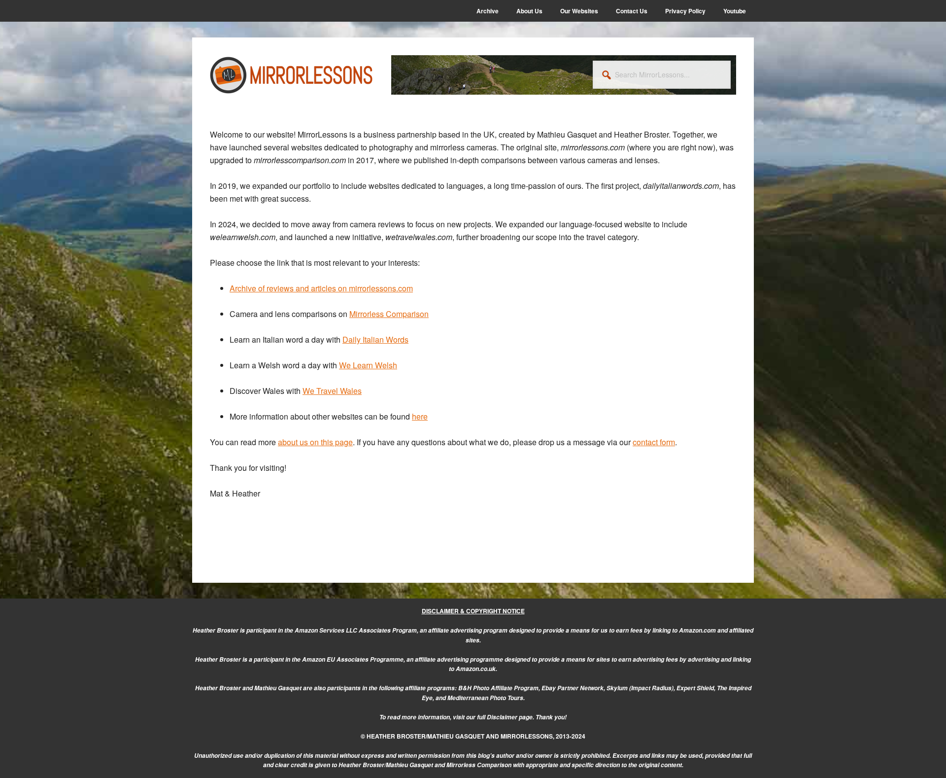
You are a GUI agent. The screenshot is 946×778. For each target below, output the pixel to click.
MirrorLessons (291, 75)
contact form (654, 442)
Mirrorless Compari (382, 313)
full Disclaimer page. (505, 717)
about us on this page (315, 442)
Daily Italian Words (375, 339)
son (422, 313)
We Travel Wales (332, 390)
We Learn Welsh (368, 365)
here (420, 416)
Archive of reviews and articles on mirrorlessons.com (321, 288)
